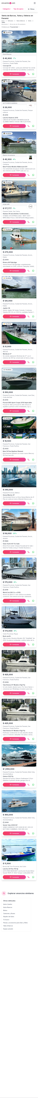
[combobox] (11, 27)
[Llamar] (28, 74)
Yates (3, 22)
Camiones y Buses (9, 913)
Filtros (32, 9)
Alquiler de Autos (8, 916)
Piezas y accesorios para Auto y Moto (15, 923)
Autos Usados (7, 904)
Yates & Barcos (20, 21)
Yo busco (6, 919)
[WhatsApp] (33, 74)
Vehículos (10, 21)
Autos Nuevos (7, 907)
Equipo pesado (8, 929)
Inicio (3, 21)
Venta (29, 21)
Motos (5, 910)
